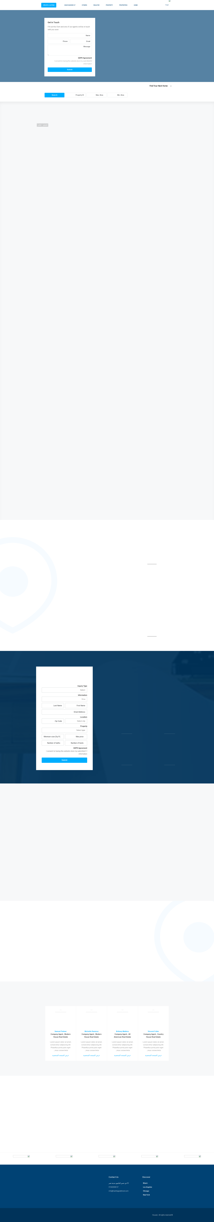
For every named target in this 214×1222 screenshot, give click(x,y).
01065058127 (113, 1187)
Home (136, 5)
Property (109, 5)
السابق (45, 125)
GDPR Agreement (85, 58)
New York (146, 1195)
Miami (145, 1183)
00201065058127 (69, 5)
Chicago (146, 1191)
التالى (39, 125)
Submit (69, 70)
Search (54, 95)
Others (84, 5)
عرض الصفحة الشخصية (153, 1055)
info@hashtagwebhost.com (119, 1191)
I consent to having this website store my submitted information (73, 62)
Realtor (96, 5)
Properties (123, 5)
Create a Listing (49, 5)
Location (83, 717)
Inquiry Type (82, 686)
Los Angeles (147, 1187)
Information (82, 695)
